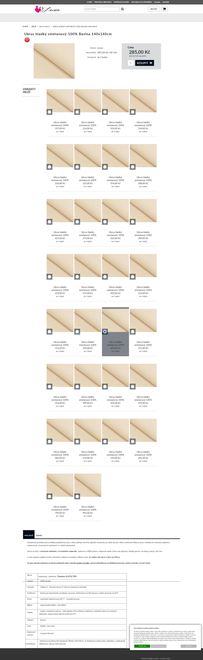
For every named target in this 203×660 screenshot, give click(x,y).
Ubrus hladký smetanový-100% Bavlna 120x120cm (60, 180)
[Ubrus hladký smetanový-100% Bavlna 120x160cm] (87, 156)
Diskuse (39, 535)
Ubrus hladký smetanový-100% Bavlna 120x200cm (143, 180)
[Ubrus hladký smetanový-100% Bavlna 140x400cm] (60, 485)
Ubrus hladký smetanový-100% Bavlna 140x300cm (115, 454)
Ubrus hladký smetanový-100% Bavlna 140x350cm (143, 454)
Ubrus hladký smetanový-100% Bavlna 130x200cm (143, 235)
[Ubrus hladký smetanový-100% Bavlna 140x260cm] (60, 430)
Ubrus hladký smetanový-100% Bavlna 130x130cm (87, 235)
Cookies (143, 658)
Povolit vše (142, 646)
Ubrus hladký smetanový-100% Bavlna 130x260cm (143, 290)
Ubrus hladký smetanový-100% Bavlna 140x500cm (87, 509)
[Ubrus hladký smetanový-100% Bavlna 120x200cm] (143, 156)
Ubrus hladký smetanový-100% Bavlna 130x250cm (115, 290)
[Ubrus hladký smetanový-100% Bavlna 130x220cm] (60, 265)
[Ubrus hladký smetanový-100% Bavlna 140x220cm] (115, 375)
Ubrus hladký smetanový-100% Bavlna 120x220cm (60, 235)
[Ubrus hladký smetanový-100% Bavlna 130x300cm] (87, 320)
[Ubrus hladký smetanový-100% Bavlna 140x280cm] (87, 430)
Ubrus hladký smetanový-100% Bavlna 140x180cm (60, 400)
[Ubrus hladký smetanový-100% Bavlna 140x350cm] (143, 430)
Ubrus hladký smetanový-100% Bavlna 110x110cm (87, 125)
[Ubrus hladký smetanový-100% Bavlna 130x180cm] (115, 211)
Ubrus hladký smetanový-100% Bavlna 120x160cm (87, 180)
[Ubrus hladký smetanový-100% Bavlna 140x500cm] (87, 485)
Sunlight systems (153, 658)
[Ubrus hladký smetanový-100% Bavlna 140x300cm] (115, 430)
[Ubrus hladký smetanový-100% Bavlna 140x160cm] (143, 320)
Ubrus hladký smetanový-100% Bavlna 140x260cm (60, 454)
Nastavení (188, 646)
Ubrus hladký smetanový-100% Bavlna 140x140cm (115, 345)
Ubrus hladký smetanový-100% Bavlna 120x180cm (115, 180)
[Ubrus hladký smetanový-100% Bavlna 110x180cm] (143, 101)
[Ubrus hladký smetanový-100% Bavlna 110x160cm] (115, 101)
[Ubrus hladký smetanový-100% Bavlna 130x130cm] (87, 211)
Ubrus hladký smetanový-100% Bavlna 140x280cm (87, 454)
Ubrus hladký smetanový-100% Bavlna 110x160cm (115, 125)
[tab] (29, 534)
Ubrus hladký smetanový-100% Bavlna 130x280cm (60, 345)
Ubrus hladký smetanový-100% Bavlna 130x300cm (87, 345)
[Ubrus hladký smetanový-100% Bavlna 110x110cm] (87, 101)
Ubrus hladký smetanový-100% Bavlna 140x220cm (115, 400)
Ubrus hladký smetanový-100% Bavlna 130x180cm (115, 235)
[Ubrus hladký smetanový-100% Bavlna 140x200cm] (87, 375)
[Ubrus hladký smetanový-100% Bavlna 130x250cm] (115, 265)
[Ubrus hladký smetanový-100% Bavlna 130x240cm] (87, 265)
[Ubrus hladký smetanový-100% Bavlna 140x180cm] (60, 375)
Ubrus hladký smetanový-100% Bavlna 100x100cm (60, 125)
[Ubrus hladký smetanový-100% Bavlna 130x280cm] (60, 320)
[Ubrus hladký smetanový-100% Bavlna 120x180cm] (115, 156)
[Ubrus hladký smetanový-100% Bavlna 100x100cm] (60, 101)
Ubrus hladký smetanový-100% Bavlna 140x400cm (60, 509)
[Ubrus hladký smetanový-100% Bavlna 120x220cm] (60, 211)
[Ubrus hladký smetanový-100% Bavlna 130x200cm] (143, 211)
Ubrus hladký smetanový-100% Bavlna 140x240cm (143, 400)
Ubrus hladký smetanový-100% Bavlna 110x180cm (143, 125)
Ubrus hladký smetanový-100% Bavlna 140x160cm (143, 345)
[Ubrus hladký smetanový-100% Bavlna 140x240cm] (143, 375)
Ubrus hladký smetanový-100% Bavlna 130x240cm (87, 290)
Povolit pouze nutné (158, 646)
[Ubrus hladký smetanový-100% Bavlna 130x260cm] (143, 265)
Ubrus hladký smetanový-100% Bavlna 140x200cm (87, 400)
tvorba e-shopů (165, 658)
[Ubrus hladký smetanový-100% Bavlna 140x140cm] (54, 61)
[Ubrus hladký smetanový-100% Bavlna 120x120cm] (60, 156)
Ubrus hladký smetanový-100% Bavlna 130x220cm (60, 290)
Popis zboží (28, 535)
